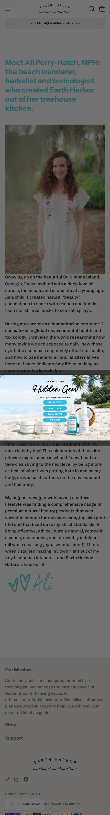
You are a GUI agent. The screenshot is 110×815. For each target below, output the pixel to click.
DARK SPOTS (55, 414)
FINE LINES (55, 408)
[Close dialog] (2, 377)
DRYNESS (55, 420)
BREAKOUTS (54, 402)
